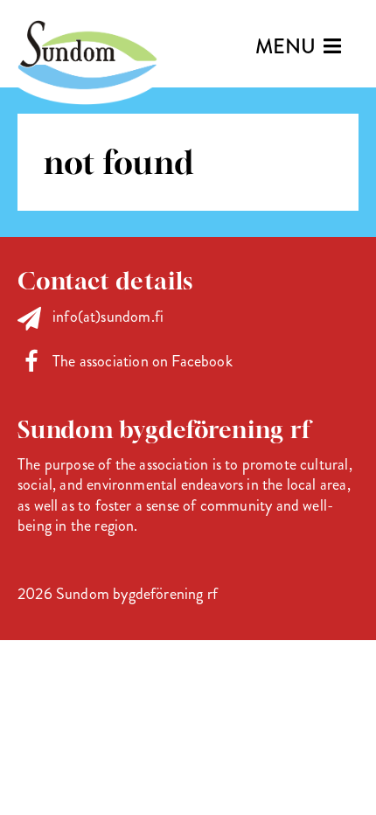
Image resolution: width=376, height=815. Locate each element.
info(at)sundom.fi (108, 316)
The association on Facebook (142, 361)
